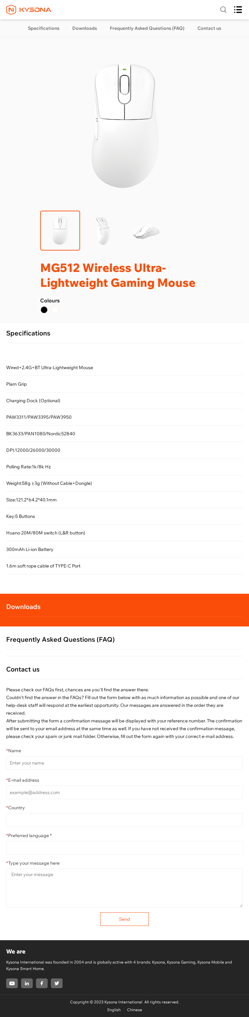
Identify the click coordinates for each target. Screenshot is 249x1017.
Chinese (134, 1009)
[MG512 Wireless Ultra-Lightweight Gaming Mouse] (44, 310)
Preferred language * (29, 835)
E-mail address (22, 780)
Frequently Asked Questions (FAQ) (147, 28)
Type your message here (33, 863)
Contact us (209, 28)
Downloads (84, 28)
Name (13, 751)
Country (15, 808)
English (114, 1009)
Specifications (43, 28)
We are (16, 951)
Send (124, 919)
